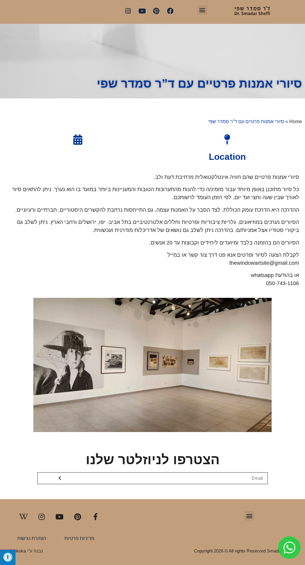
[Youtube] (142, 11)
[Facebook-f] (95, 516)
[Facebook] (170, 11)
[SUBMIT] (60, 478)
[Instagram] (128, 11)
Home (295, 121)
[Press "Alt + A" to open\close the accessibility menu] (7, 557)
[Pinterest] (156, 11)
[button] (202, 10)
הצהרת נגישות (31, 538)
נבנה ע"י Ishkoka (26, 550)
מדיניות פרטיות (79, 538)
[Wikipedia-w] (23, 516)
